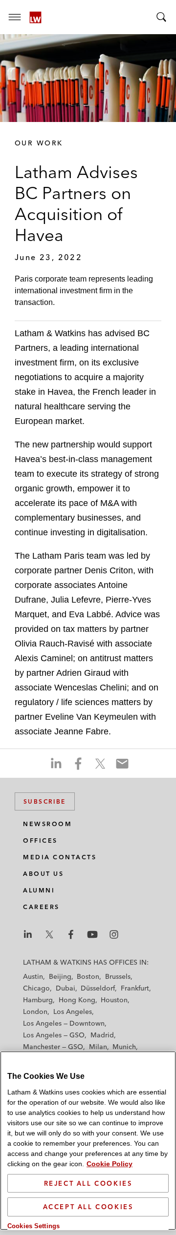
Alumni (39, 890)
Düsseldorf (98, 988)
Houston (114, 999)
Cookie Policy (109, 1164)
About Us (43, 873)
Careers (41, 907)
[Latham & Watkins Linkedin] (28, 934)
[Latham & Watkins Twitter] (49, 934)
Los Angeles (72, 1011)
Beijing (60, 976)
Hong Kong (77, 999)
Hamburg (38, 999)
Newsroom (47, 824)
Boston (88, 976)
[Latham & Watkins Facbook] (71, 934)
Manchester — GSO (53, 1046)
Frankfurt (135, 988)
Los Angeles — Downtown (64, 1023)
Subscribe (44, 801)
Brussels (118, 976)
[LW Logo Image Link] (35, 17)
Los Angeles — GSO (54, 1035)
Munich (124, 1046)
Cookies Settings (33, 1226)
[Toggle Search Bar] (161, 17)
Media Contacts (59, 857)
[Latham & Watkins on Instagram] (114, 934)
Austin (33, 976)
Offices (40, 840)
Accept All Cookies (88, 1207)
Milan (98, 1046)
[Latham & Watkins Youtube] (92, 934)
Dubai (65, 988)
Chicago (36, 988)
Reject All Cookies (88, 1183)
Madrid (102, 1035)
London (35, 1011)
